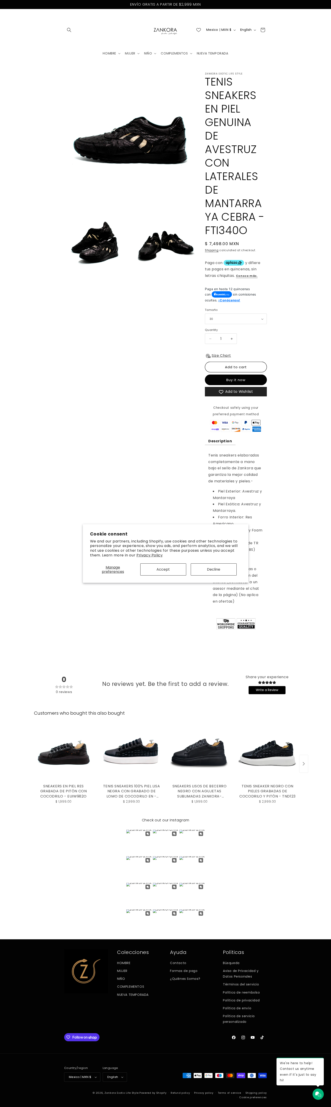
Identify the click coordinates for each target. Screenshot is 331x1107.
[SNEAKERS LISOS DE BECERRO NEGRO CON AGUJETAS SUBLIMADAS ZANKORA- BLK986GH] (199, 752)
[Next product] (303, 764)
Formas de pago (183, 971)
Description (220, 441)
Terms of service (229, 1093)
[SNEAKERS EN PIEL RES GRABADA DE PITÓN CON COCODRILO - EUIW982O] (63, 752)
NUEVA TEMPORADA (133, 994)
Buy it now (235, 380)
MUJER (122, 971)
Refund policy (180, 1093)
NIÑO (121, 978)
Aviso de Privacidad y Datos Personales (241, 974)
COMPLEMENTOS (130, 987)
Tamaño (211, 310)
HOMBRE (124, 963)
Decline (213, 569)
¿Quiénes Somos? (185, 978)
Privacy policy (203, 1093)
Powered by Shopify (153, 1093)
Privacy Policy (149, 555)
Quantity (211, 330)
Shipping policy (256, 1093)
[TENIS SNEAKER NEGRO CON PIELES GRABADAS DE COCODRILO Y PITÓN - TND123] (267, 752)
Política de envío (237, 1008)
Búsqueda (231, 963)
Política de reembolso (241, 992)
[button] (69, 30)
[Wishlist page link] (198, 30)
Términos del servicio (241, 984)
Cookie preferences (253, 1097)
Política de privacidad (241, 1000)
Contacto (178, 963)
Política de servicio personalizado (239, 1019)
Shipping (212, 250)
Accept (163, 569)
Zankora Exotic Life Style (121, 1093)
